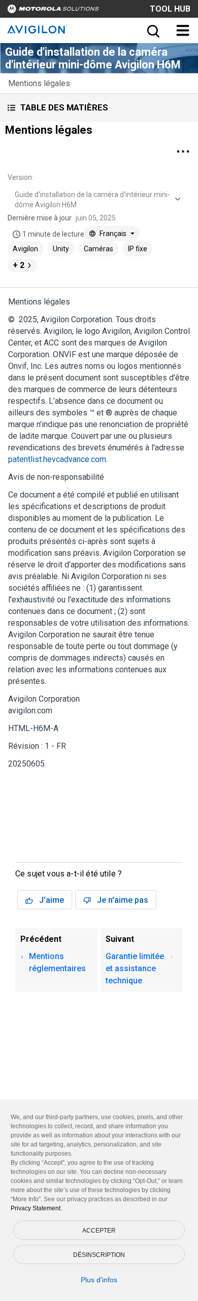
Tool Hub (170, 9)
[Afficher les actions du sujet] (183, 151)
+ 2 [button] (18, 265)
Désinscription (99, 1254)
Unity (61, 249)
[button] (99, 108)
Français (113, 233)
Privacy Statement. (36, 1208)
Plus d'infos (99, 1280)
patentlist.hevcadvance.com (57, 459)
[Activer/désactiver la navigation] (183, 30)
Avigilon (25, 249)
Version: (21, 177)
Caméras (98, 249)
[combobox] (96, 199)
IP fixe (137, 249)
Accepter (99, 1230)
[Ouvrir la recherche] (152, 30)
